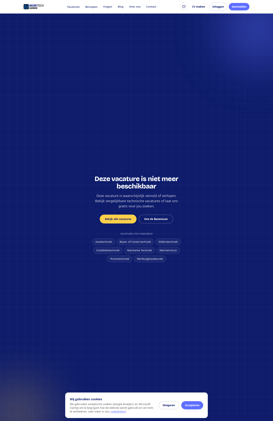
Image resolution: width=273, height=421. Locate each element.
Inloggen (218, 6)
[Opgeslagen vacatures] (184, 7)
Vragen (107, 6)
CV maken (198, 6)
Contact (151, 6)
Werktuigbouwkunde (150, 259)
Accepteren (192, 405)
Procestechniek (119, 259)
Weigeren (169, 405)
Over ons (135, 6)
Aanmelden (239, 6)
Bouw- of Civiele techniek (135, 241)
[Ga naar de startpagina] (33, 6)
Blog (121, 6)
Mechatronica (168, 250)
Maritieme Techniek (139, 250)
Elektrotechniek (168, 241)
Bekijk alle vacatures (118, 219)
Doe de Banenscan (156, 219)
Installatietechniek (107, 250)
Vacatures (73, 7)
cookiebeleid (118, 411)
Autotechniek (103, 241)
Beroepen (91, 7)
